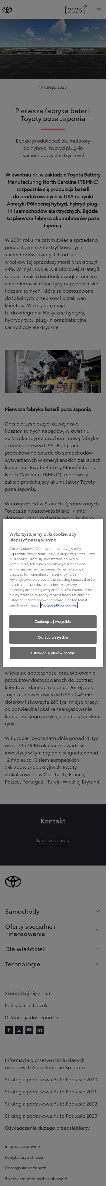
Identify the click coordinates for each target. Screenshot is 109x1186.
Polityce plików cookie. (59, 605)
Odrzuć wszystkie (53, 637)
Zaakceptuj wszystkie (53, 621)
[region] (53, 593)
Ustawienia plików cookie (53, 652)
